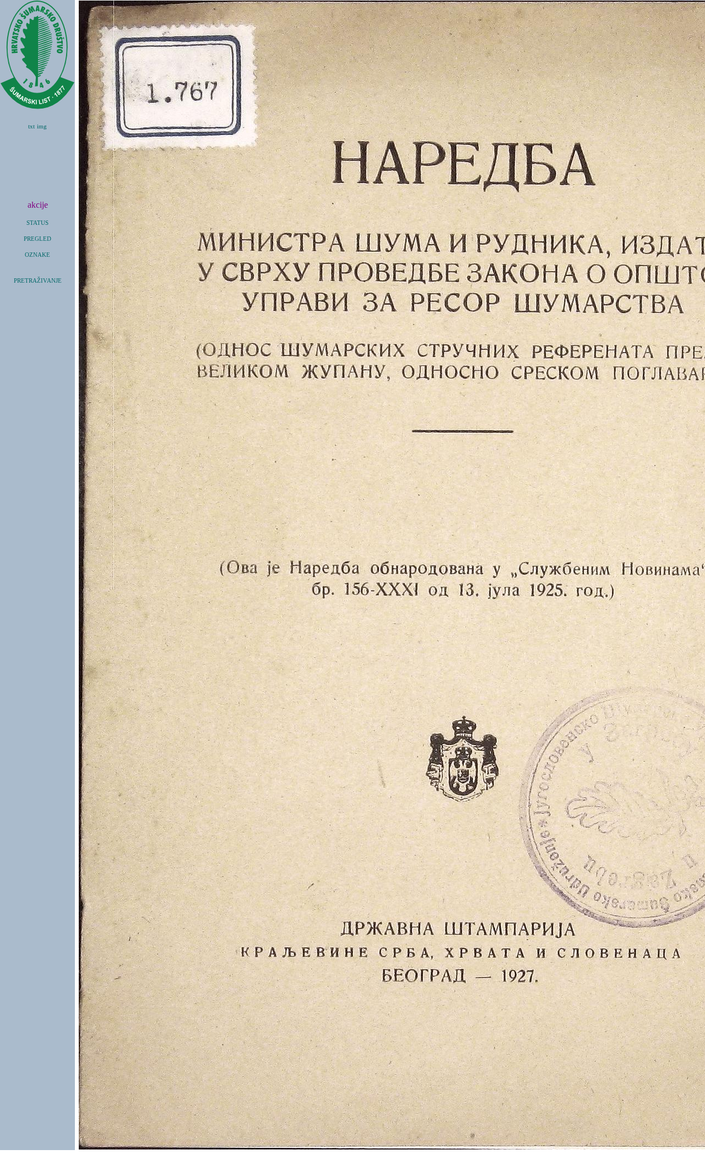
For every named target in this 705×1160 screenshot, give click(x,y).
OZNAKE (37, 255)
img (42, 126)
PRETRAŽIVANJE (38, 281)
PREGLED (37, 239)
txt (31, 126)
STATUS (37, 223)
